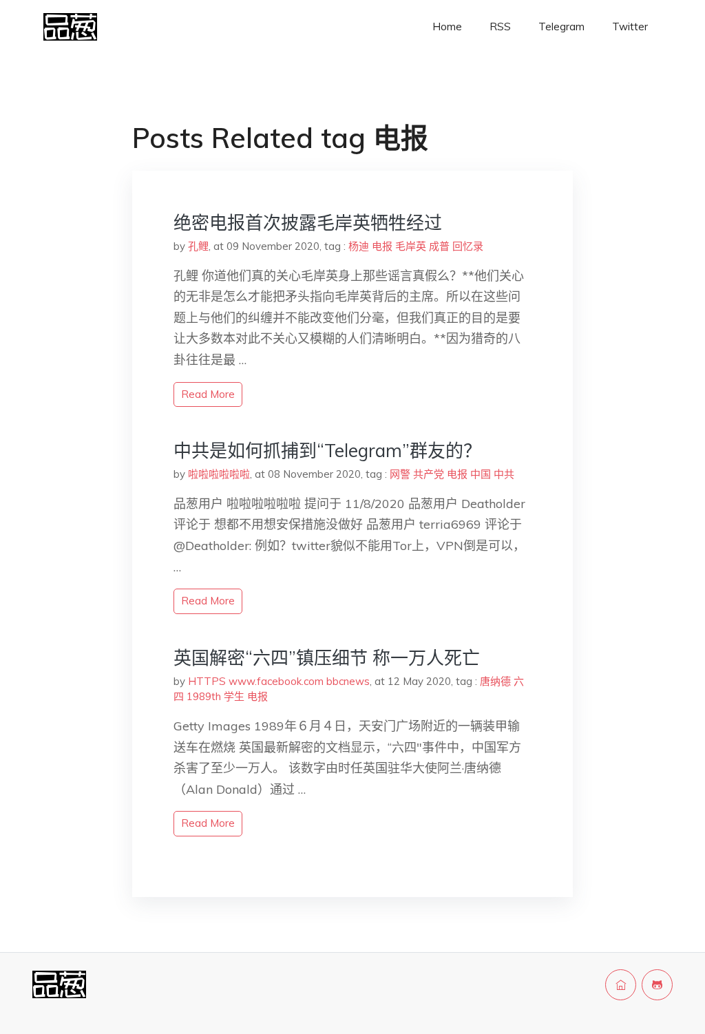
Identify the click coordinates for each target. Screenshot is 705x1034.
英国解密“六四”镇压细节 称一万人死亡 (326, 657)
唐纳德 (495, 681)
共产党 (428, 474)
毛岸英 (410, 246)
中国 (480, 474)
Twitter (630, 26)
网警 (400, 474)
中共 (504, 474)
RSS (500, 26)
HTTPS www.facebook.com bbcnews (279, 681)
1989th (204, 696)
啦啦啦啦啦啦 (219, 474)
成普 (439, 246)
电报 (382, 246)
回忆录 (467, 246)
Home (447, 26)
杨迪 (358, 246)
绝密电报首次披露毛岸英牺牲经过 (307, 222)
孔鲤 (198, 246)
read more (208, 394)
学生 (234, 696)
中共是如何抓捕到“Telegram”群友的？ (327, 450)
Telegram (561, 26)
